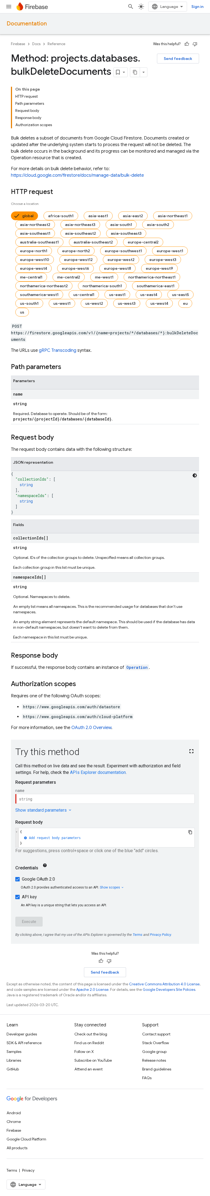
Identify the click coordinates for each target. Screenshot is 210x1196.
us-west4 (159, 303)
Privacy (28, 1170)
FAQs (146, 1077)
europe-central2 (143, 242)
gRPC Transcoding (57, 350)
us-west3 (127, 303)
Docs (36, 44)
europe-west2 (121, 259)
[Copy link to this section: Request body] (59, 438)
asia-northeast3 (80, 224)
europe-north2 (76, 250)
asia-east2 (133, 215)
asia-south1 (121, 224)
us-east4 (148, 294)
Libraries (14, 1060)
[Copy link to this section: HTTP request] (58, 192)
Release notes (154, 1060)
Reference (56, 44)
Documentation (27, 23)
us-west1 (62, 303)
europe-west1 (170, 250)
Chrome (14, 1121)
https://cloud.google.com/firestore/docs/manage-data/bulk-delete (77, 175)
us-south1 (29, 303)
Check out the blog (90, 1034)
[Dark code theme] (194, 475)
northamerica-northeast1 (152, 277)
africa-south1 (61, 215)
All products (17, 1147)
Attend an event (88, 1069)
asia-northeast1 (173, 215)
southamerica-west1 (39, 294)
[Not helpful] (195, 44)
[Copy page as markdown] (135, 72)
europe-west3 (162, 259)
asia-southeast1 (35, 233)
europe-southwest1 (123, 250)
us (22, 312)
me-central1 (31, 277)
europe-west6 (75, 268)
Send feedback (178, 58)
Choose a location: (25, 204)
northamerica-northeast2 (44, 285)
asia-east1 (98, 215)
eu (185, 303)
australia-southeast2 (93, 242)
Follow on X (84, 1051)
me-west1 (104, 277)
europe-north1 (33, 250)
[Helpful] (187, 44)
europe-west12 (78, 259)
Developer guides (22, 1034)
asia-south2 (158, 224)
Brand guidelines (156, 1069)
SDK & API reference (24, 1042)
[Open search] (130, 6)
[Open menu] (8, 6)
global (27, 215)
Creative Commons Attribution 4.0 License (164, 984)
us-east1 (117, 294)
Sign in (197, 6)
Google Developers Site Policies (169, 989)
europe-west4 (33, 268)
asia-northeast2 (35, 224)
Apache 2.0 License (92, 989)
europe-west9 (159, 268)
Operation (137, 667)
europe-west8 (117, 268)
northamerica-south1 (102, 285)
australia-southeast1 (39, 242)
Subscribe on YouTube (93, 1060)
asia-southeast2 (80, 233)
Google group (154, 1051)
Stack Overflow (155, 1042)
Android (14, 1112)
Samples (14, 1051)
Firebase (18, 44)
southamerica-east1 (155, 285)
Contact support (156, 1034)
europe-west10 (34, 259)
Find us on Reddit (89, 1042)
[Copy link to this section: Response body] (63, 656)
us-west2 (94, 303)
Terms (12, 1170)
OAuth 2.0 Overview (91, 727)
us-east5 (180, 294)
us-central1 (83, 294)
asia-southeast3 (126, 233)
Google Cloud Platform (26, 1139)
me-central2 (68, 277)
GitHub (13, 1069)
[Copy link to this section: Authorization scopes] (81, 684)
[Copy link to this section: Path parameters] (66, 367)
